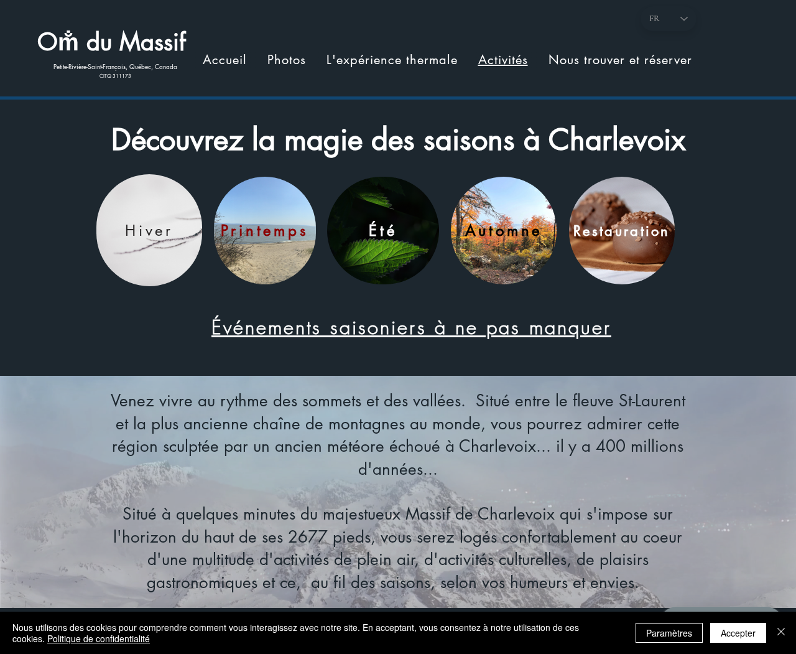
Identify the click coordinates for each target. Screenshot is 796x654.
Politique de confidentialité (98, 638)
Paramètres (669, 633)
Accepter (738, 633)
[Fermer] (781, 633)
